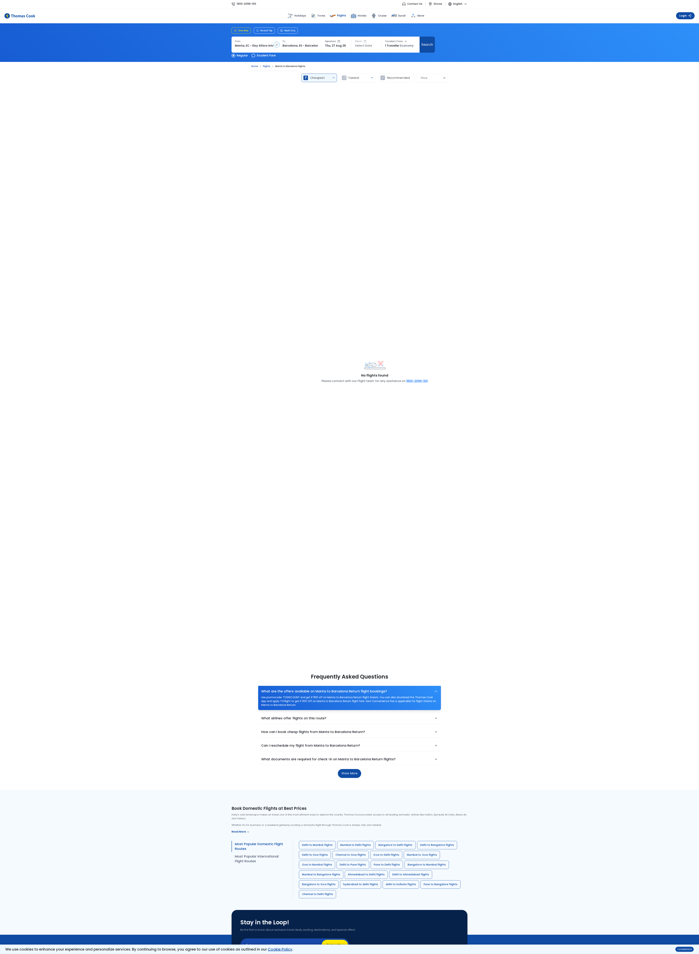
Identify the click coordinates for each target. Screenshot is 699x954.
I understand (684, 949)
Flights (341, 15)
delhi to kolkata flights (401, 884)
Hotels (362, 15)
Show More (349, 773)
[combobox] (254, 46)
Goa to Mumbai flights (317, 864)
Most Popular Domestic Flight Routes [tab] (259, 846)
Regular (242, 55)
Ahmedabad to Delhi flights (366, 874)
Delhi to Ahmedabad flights (410, 874)
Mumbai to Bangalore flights (321, 874)
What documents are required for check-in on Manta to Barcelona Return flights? (328, 759)
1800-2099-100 (246, 4)
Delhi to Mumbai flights (317, 845)
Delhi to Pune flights (353, 864)
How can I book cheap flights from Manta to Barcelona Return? (313, 732)
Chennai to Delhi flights (317, 894)
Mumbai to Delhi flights (355, 845)
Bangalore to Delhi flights (395, 845)
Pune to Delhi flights (387, 864)
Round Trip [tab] (266, 30)
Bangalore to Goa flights (318, 884)
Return (358, 41)
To (284, 41)
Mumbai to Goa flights (422, 855)
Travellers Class (394, 41)
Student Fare (266, 55)
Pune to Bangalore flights (441, 884)
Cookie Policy (280, 949)
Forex (321, 15)
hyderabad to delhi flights (360, 884)
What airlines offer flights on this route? (293, 718)
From (237, 41)
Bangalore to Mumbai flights (427, 864)
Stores (438, 4)
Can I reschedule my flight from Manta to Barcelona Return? (310, 745)
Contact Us (414, 4)
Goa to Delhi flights (386, 855)
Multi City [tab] (290, 30)
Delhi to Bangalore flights (437, 845)
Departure (330, 41)
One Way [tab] (243, 30)
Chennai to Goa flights (350, 855)
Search (427, 44)
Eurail (402, 15)
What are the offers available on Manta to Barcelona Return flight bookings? (324, 691)
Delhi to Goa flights (315, 855)
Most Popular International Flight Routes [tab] (257, 858)
